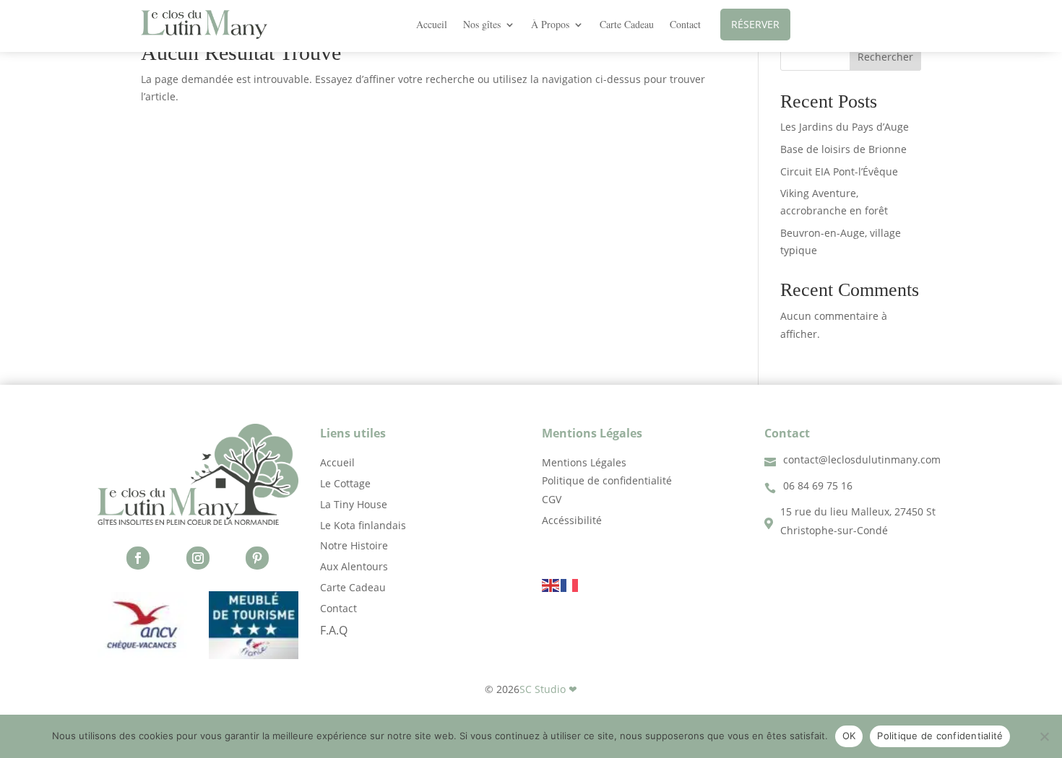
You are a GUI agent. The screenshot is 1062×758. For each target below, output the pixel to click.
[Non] (1044, 736)
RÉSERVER (755, 24)
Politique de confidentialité (940, 735)
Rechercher (885, 57)
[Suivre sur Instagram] (198, 558)
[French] (570, 584)
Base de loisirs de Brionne (843, 149)
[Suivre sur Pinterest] (257, 558)
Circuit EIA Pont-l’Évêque (839, 171)
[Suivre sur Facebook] (138, 558)
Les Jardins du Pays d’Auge (844, 127)
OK (849, 735)
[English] (551, 584)
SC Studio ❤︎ (548, 689)
